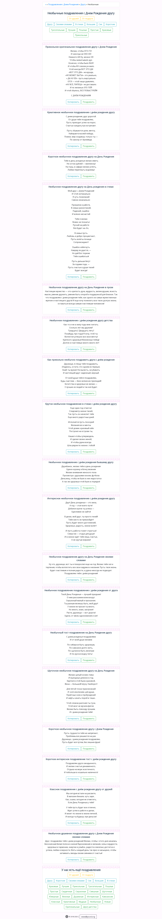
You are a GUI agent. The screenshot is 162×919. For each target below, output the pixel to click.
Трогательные (58, 30)
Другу (83, 4)
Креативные (69, 901)
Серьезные (81, 891)
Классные (55, 901)
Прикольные (81, 35)
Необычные (95, 901)
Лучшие (71, 30)
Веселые (66, 896)
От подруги (87, 18)
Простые (94, 30)
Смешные (94, 891)
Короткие (110, 24)
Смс (100, 24)
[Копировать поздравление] (73, 102)
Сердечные (67, 891)
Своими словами (64, 24)
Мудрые (82, 901)
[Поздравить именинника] (88, 102)
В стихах (79, 24)
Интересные (93, 896)
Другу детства (89, 907)
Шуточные (107, 891)
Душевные (78, 896)
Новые (107, 901)
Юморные (54, 896)
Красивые (106, 30)
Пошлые (83, 30)
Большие (91, 24)
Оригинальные (73, 907)
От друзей (74, 18)
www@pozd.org (88, 916)
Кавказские (107, 896)
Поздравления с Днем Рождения (63, 4)
